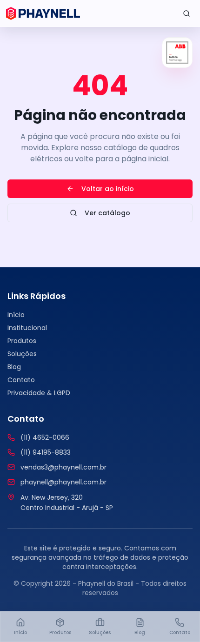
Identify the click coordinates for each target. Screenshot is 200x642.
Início (16, 314)
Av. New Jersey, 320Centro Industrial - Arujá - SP (66, 503)
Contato (21, 379)
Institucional (27, 327)
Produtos (21, 340)
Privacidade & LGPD (38, 392)
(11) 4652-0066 (44, 437)
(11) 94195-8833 (45, 452)
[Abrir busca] (186, 13)
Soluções (22, 353)
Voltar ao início (107, 188)
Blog (14, 366)
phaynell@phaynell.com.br (63, 482)
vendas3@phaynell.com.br (63, 467)
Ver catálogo (107, 213)
